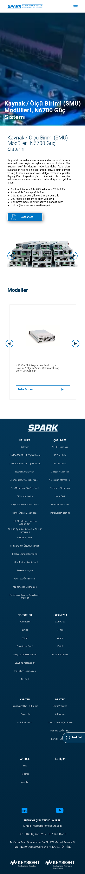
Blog (25, 766)
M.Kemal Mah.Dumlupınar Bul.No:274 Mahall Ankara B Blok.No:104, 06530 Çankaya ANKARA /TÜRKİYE (42, 844)
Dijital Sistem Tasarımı (60, 513)
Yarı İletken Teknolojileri (25, 671)
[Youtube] (60, 811)
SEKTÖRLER (25, 615)
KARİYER (25, 699)
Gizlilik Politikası (60, 654)
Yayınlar (25, 782)
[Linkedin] (24, 811)
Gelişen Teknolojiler (60, 472)
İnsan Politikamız (25, 706)
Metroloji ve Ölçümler (60, 731)
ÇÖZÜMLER (60, 440)
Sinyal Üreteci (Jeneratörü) (25, 513)
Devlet (25, 630)
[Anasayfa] (24, 6)
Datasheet (27, 217)
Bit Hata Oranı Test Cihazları (25, 554)
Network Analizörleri (24, 472)
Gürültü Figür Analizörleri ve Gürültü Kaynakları (25, 530)
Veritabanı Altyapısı (60, 505)
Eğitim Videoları (60, 706)
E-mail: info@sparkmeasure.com (42, 825)
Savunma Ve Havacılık (25, 663)
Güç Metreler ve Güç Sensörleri (25, 488)
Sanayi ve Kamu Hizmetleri (25, 654)
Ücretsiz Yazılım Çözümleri (60, 722)
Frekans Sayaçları (25, 570)
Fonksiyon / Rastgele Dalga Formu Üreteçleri (24, 596)
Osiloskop (25, 447)
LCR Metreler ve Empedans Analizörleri (25, 522)
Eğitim (25, 638)
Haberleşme (24, 622)
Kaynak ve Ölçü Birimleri (25, 579)
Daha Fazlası (25, 389)
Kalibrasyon (60, 714)
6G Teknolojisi (60, 463)
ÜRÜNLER (24, 440)
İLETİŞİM (60, 759)
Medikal (25, 679)
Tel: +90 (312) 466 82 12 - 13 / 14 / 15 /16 (42, 834)
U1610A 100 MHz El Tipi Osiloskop (25, 455)
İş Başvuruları (25, 714)
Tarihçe (60, 630)
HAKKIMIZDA (60, 615)
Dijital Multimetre (25, 496)
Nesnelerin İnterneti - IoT (60, 480)
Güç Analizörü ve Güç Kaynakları (25, 480)
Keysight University (60, 739)
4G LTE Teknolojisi (60, 447)
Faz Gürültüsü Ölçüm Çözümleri (25, 546)
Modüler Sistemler (25, 537)
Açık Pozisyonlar (24, 722)
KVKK (60, 646)
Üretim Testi (60, 496)
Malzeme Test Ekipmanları (25, 587)
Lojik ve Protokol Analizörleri (25, 562)
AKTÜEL (25, 759)
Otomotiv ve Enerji (25, 646)
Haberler (25, 774)
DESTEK (60, 699)
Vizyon (60, 638)
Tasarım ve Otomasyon (60, 488)
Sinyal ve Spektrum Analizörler (25, 505)
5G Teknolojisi (60, 455)
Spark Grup (60, 622)
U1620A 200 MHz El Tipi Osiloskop (25, 463)
